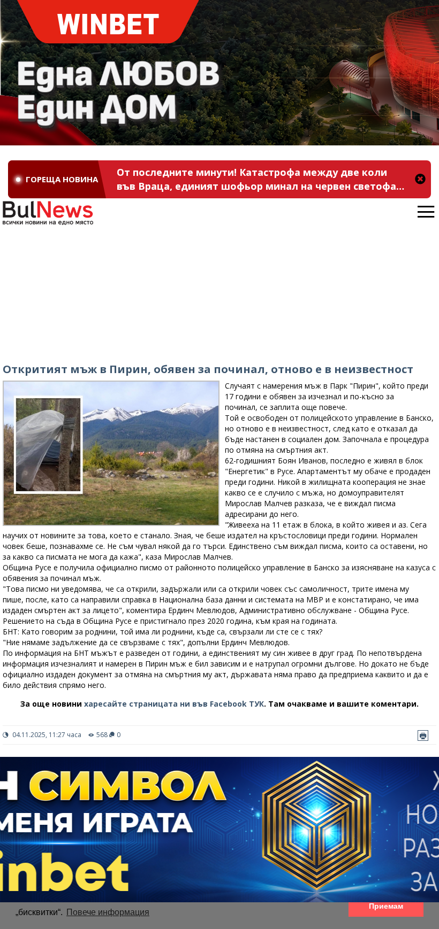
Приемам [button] (386, 906)
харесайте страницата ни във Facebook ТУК (174, 704)
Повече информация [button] (107, 912)
